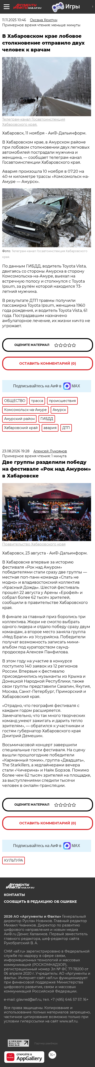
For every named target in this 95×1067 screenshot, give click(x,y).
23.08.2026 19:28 (15, 451)
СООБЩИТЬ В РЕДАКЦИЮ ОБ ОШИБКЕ (40, 901)
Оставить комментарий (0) (47, 363)
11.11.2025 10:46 (14, 20)
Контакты (14, 895)
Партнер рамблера (45, 1043)
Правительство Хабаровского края (34, 544)
